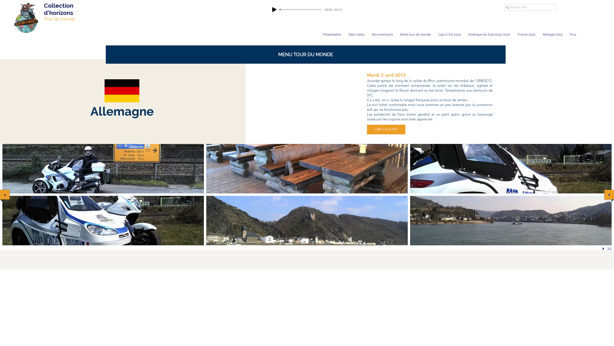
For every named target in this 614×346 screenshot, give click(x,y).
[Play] (274, 9)
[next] (609, 194)
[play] (604, 248)
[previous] (5, 194)
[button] (306, 54)
